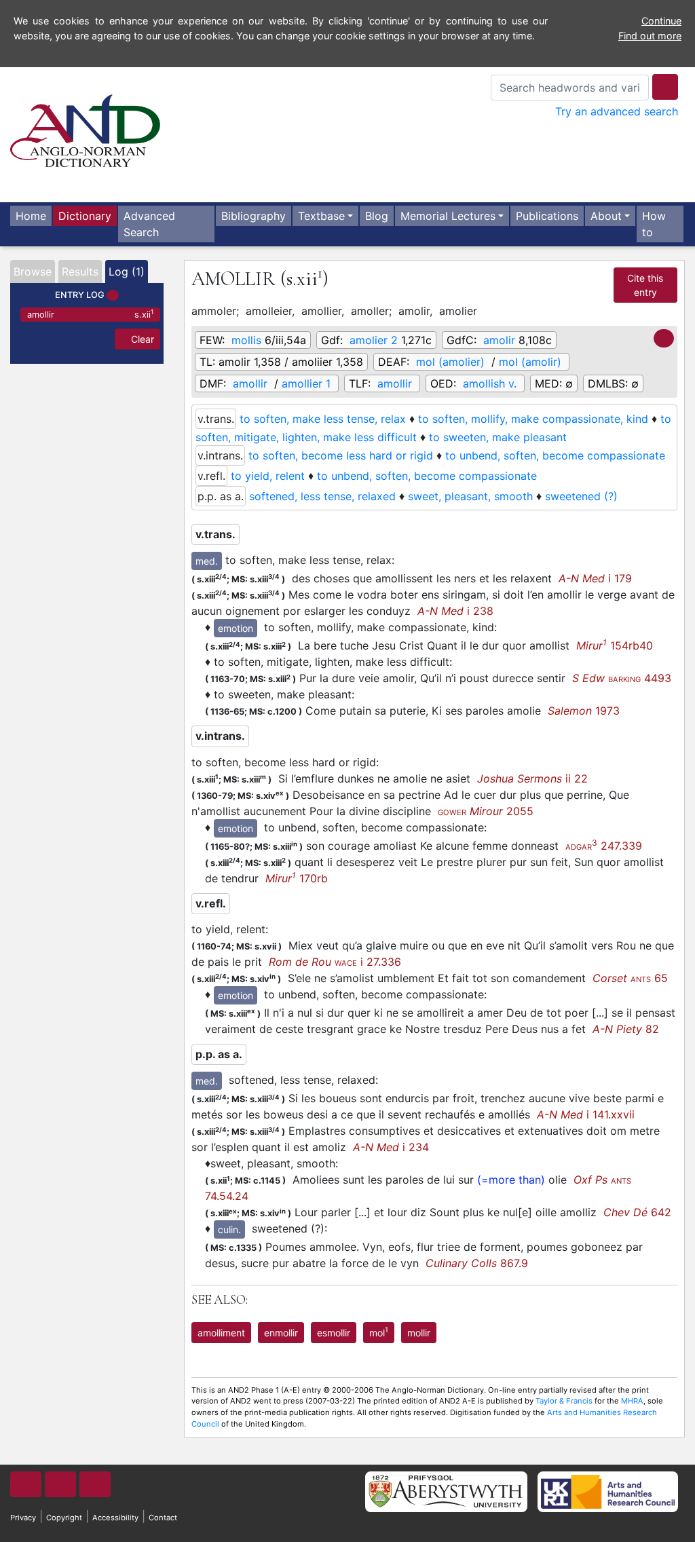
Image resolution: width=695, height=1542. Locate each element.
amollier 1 (306, 383)
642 (637, 1212)
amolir (499, 340)
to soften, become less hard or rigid (340, 455)
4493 (621, 678)
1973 (584, 710)
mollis (246, 340)
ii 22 (532, 778)
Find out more (649, 35)
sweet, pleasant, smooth (470, 496)
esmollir (333, 1332)
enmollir (281, 1332)
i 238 (455, 611)
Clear (141, 339)
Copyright (64, 1517)
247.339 (603, 845)
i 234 (391, 1147)
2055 (485, 811)
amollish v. (489, 383)
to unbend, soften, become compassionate (555, 455)
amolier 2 (374, 340)
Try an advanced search (616, 111)
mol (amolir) (530, 362)
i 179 (595, 578)
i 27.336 (335, 962)
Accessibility (115, 1517)
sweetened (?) (581, 496)
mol (378, 1331)
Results (80, 271)
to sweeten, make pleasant (498, 437)
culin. (229, 1229)
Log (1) (127, 271)
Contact (163, 1517)
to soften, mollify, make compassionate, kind (533, 419)
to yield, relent (268, 476)
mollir (418, 1332)
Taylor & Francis (564, 1401)
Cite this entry (645, 285)
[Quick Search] (665, 87)
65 (630, 978)
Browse (33, 271)
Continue (661, 20)
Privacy (23, 1517)
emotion (235, 628)
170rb (296, 878)
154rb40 (614, 645)
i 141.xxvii (586, 1114)
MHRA (632, 1401)
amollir (90, 314)
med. (206, 561)
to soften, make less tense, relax (323, 419)
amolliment (221, 1332)
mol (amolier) (450, 362)
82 (626, 1029)
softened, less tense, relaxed (322, 496)
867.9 (477, 1263)
